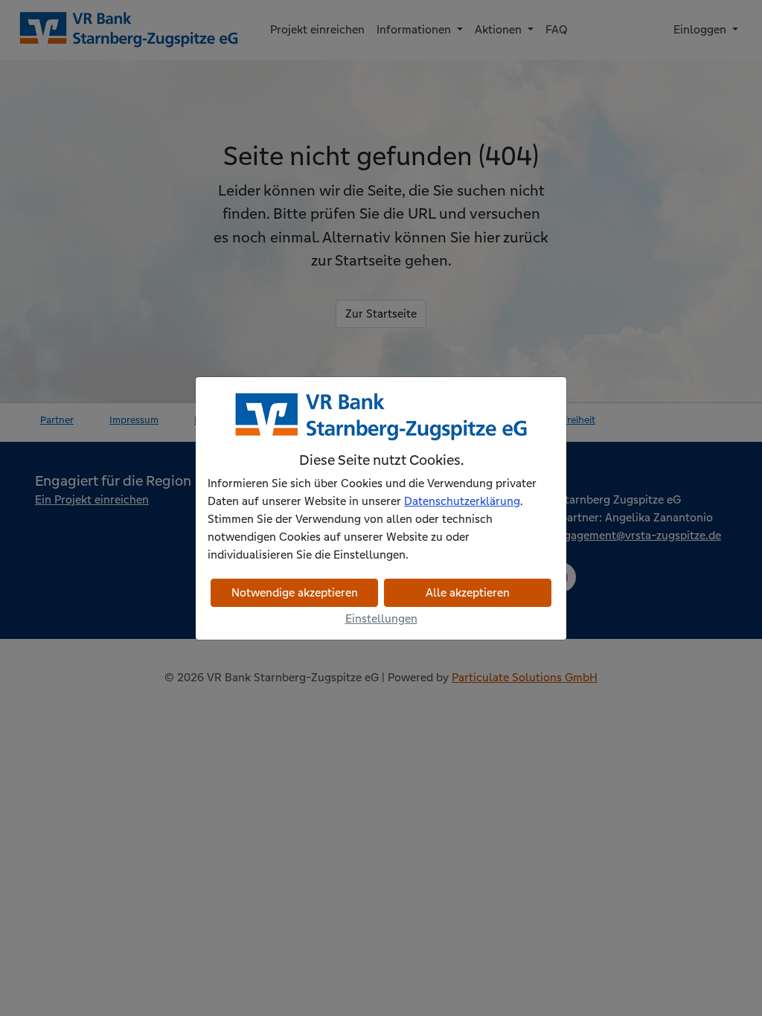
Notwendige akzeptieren (294, 592)
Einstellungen (381, 618)
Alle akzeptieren (468, 592)
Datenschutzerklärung (462, 501)
